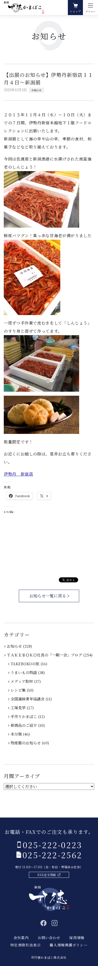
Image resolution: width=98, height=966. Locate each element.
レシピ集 (18, 690)
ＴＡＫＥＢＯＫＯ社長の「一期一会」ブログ (45, 654)
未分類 (16, 734)
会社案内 (21, 937)
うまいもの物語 (24, 672)
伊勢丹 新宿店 (18, 474)
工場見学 (18, 707)
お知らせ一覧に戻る (47, 596)
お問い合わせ (49, 937)
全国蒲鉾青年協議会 (27, 698)
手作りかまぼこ (24, 716)
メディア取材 (22, 681)
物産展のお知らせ (26, 742)
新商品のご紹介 (24, 725)
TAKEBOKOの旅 (25, 663)
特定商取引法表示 (25, 944)
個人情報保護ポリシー (68, 944)
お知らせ (36, 90)
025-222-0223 (52, 844)
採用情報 (76, 937)
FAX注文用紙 (46, 875)
